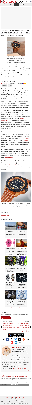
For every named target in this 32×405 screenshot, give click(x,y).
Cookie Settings (11, 400)
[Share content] (4, 339)
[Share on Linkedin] (16, 342)
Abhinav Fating (5, 83)
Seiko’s (26, 140)
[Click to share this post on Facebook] (7, 339)
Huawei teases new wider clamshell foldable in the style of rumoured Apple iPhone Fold (23, 328)
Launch (10, 85)
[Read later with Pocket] (27, 339)
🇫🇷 (23, 83)
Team (13, 398)
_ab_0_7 (26, 368)
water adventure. (9, 157)
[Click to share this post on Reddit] (23, 339)
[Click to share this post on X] (19, 339)
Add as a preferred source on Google (17, 335)
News (16, 5)
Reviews (10, 5)
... (30, 5)
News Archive (15, 376)
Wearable (4, 85)
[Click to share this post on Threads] (11, 339)
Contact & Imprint (6, 398)
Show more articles (16, 308)
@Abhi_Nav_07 (17, 368)
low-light (26, 138)
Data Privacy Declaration (23, 398)
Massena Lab (5, 215)
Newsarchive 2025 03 (23, 376)
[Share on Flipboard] (11, 342)
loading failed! (4, 384)
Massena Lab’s (13, 165)
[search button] (26, 2)
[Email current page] (20, 342)
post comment (6, 318)
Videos (23, 5)
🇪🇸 (25, 83)
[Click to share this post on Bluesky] (15, 339)
